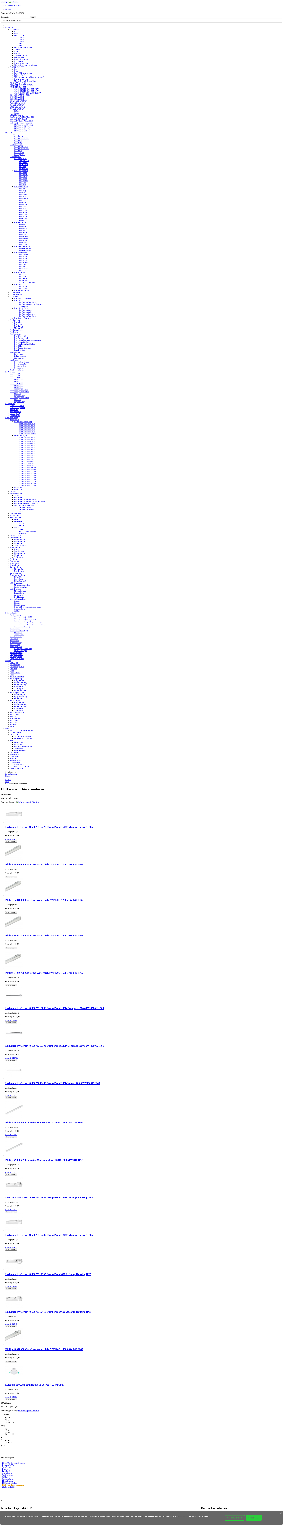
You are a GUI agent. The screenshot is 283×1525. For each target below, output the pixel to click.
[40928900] (14, 1345)
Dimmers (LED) (8, 1465)
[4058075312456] (14, 1193)
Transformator (7, 1467)
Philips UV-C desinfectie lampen (13, 1463)
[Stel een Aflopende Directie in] (27, 802)
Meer (7, 782)
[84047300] (14, 931)
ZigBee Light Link (8, 1487)
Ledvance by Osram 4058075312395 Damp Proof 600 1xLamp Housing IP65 (48, 1274)
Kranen (8, 776)
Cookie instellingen (234, 1518)
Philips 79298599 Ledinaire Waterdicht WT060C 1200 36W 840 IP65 (44, 1122)
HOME (8, 780)
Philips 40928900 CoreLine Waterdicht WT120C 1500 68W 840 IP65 (44, 1349)
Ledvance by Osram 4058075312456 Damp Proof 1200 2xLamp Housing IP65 (49, 1197)
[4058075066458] (14, 1078)
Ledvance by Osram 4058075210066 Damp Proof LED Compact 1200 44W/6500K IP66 (54, 1008)
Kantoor (5, 1469)
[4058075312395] (14, 1269)
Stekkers (5, 1477)
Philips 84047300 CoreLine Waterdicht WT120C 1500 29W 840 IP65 (44, 935)
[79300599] (14, 1155)
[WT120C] (14, 860)
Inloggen (8, 9)
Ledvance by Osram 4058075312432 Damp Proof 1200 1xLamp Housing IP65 (49, 1235)
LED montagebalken (9, 1483)
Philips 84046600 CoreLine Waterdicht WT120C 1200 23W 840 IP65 (44, 864)
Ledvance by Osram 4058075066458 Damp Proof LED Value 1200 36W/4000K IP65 (52, 1083)
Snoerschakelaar (8, 1479)
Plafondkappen (7, 1481)
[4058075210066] (14, 1004)
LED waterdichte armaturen (13, 1485)
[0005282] (14, 1380)
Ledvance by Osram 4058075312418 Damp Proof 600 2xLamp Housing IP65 (48, 1311)
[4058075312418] (14, 1307)
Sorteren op (5, 802)
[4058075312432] (14, 1230)
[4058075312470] (14, 822)
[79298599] (14, 1118)
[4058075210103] (14, 1041)
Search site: (5, 17)
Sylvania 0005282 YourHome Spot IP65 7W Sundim (34, 1384)
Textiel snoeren (7, 1475)
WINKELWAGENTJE (13, 6)
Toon (3, 798)
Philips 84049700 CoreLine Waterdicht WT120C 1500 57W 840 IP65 (44, 972)
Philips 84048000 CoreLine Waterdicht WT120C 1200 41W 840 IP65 (44, 900)
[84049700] (14, 968)
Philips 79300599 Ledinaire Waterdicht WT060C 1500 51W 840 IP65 (44, 1160)
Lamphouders (7, 1471)
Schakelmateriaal (11, 774)
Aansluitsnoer (7, 1473)
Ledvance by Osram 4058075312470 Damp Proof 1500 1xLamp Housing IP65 (49, 827)
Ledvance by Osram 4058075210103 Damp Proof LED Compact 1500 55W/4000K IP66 (54, 1045)
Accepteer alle (253, 1518)
